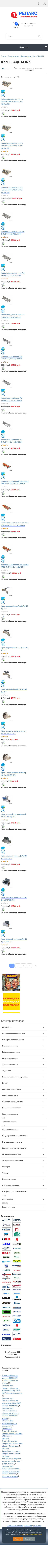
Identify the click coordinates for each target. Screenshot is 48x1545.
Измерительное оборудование (15, 1077)
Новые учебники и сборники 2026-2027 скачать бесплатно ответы (10, 1414)
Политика (37, 1525)
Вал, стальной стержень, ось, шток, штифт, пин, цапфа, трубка (12, 1461)
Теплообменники (9, 1122)
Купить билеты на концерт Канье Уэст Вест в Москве (12, 1433)
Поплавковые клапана (11, 1108)
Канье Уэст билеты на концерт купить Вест (11, 1452)
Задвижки (6, 1071)
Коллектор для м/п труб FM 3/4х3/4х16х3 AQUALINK (12, 274)
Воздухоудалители (10, 1058)
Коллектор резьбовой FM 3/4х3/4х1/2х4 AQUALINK (11, 440)
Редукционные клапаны (12, 1142)
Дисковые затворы (10, 1064)
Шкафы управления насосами (14, 1191)
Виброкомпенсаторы (11, 1052)
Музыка (5, 1438)
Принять (18, 1539)
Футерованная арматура (12, 1160)
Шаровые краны (9, 1179)
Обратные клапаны (10, 1129)
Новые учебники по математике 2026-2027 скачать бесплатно (11, 1403)
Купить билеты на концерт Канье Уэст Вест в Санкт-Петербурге (12, 1443)
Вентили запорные (10, 1046)
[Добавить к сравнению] (3, 95)
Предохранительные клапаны (14, 1136)
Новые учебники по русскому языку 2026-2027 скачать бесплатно (12, 1390)
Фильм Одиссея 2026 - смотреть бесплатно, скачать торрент (11, 1471)
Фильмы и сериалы (10, 1476)
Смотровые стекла (10, 1114)
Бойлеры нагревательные (13, 1040)
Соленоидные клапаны (11, 1154)
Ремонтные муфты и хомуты (14, 1148)
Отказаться (29, 1539)
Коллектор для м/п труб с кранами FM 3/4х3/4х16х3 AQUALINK (12, 145)
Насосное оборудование (12, 1102)
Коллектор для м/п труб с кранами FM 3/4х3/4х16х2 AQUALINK (12, 101)
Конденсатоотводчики (11, 1089)
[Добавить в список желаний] (3, 91)
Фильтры (6, 1167)
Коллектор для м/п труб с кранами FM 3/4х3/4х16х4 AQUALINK (12, 189)
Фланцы (5, 1173)
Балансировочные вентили (13, 1033)
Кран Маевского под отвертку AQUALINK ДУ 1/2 (13, 732)
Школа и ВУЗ (7, 1385)
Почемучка (6, 1428)
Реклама (28, 1525)
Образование (7, 1199)
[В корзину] (3, 113)
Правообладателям (15, 1525)
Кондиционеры (8, 1207)
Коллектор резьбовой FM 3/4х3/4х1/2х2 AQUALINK (11, 357)
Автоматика (7, 1027)
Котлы (4, 1083)
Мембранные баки (10, 1095)
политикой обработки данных (31, 1534)
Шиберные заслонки (10, 1185)
